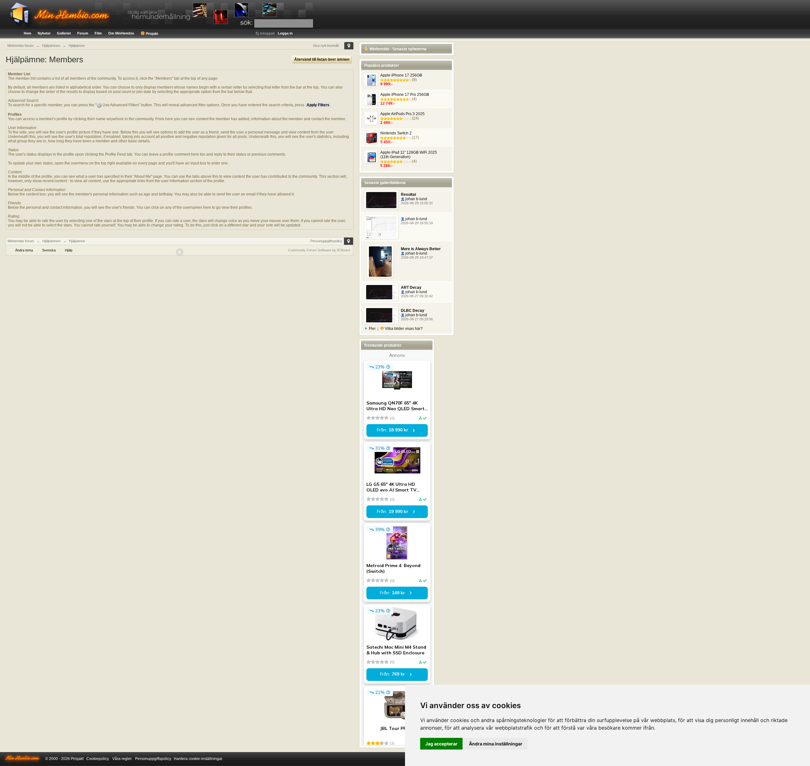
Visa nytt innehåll (326, 45)
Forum (82, 33)
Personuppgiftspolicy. (153, 759)
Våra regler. (122, 759)
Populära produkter (381, 65)
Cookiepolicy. (97, 759)
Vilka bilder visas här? (403, 328)
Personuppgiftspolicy (326, 241)
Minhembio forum (21, 241)
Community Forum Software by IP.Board (319, 250)
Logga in (285, 33)
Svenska (49, 250)
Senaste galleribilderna (385, 183)
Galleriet (64, 33)
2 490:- (386, 122)
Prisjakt (151, 33)
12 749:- (387, 103)
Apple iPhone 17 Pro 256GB (404, 94)
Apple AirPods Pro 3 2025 (402, 114)
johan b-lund (415, 199)
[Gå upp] (180, 252)
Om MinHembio (121, 33)
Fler (372, 328)
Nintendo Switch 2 (396, 133)
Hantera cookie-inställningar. (198, 759)
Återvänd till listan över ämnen (321, 59)
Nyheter (44, 33)
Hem (27, 33)
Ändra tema (24, 250)
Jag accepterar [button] (441, 743)
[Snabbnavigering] (348, 45)
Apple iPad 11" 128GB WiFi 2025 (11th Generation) (408, 154)
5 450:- (386, 142)
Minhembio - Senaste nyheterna (398, 49)
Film (98, 33)
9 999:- (386, 84)
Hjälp (68, 250)
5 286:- (386, 166)
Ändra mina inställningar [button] (495, 743)
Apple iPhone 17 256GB (401, 75)
